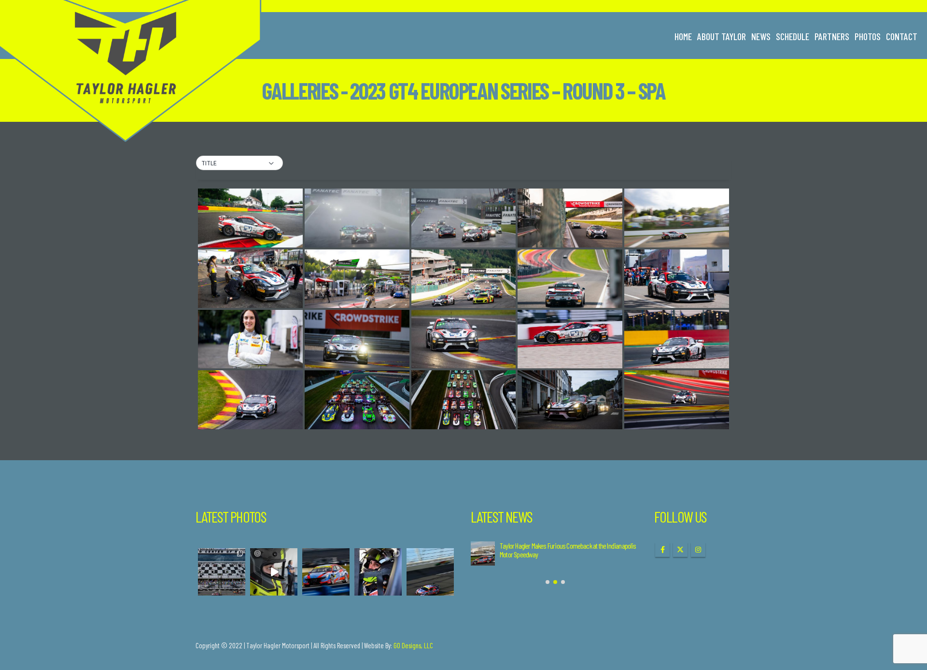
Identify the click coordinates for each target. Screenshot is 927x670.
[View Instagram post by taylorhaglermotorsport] (239, 589)
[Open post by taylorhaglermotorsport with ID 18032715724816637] (221, 572)
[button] (239, 163)
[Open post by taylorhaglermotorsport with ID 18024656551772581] (273, 572)
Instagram (698, 549)
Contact (901, 36)
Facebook (662, 549)
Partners (832, 36)
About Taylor (721, 36)
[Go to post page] (483, 553)
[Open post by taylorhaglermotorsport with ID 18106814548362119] (430, 572)
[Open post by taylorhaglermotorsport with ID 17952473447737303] (378, 572)
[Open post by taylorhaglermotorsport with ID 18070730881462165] (326, 572)
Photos (868, 36)
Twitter (680, 549)
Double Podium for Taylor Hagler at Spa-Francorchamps (565, 545)
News (761, 36)
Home (683, 36)
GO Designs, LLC (413, 645)
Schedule (792, 36)
